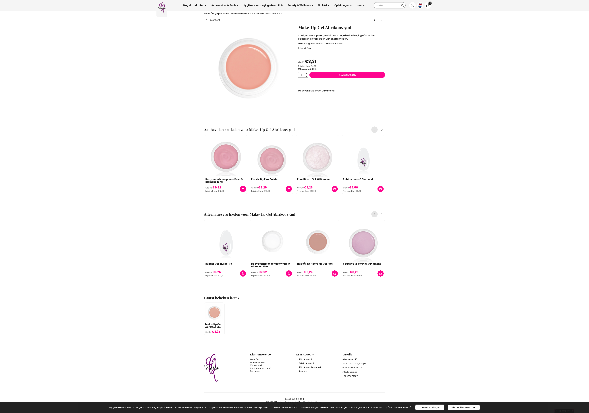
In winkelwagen (347, 74)
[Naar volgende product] (382, 20)
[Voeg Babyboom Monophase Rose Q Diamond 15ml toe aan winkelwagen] (243, 189)
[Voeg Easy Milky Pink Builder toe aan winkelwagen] (289, 189)
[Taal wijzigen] (420, 5)
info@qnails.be (350, 371)
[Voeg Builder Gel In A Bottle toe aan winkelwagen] (243, 273)
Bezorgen (255, 371)
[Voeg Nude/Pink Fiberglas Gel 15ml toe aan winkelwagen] (335, 273)
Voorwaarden (257, 365)
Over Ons (255, 359)
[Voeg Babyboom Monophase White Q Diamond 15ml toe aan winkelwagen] (289, 273)
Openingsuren (257, 362)
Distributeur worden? (260, 368)
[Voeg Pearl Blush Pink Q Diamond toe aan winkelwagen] (335, 189)
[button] (195, 5)
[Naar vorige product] (374, 20)
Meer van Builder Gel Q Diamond (316, 90)
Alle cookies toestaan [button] (463, 407)
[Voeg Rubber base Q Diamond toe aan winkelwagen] (380, 189)
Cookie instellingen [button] (429, 407)
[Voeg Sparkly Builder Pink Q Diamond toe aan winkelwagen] (380, 273)
